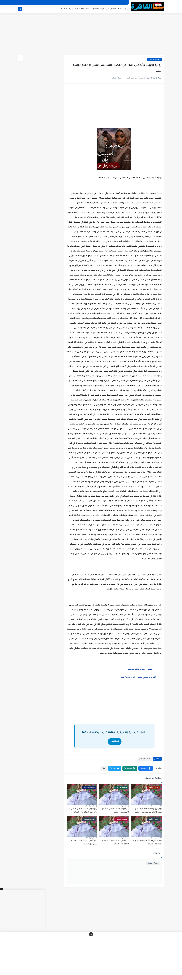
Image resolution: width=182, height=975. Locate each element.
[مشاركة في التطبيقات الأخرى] (103, 768)
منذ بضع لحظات (154, 806)
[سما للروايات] (147, 6)
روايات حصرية (98, 9)
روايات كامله (123, 9)
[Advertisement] (91, 34)
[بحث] (20, 9)
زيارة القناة (114, 741)
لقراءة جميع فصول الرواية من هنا (139, 677)
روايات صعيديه (67, 9)
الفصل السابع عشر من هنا (140, 669)
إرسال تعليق (153, 863)
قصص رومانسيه (82, 9)
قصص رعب (111, 9)
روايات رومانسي (154, 59)
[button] (145, 768)
